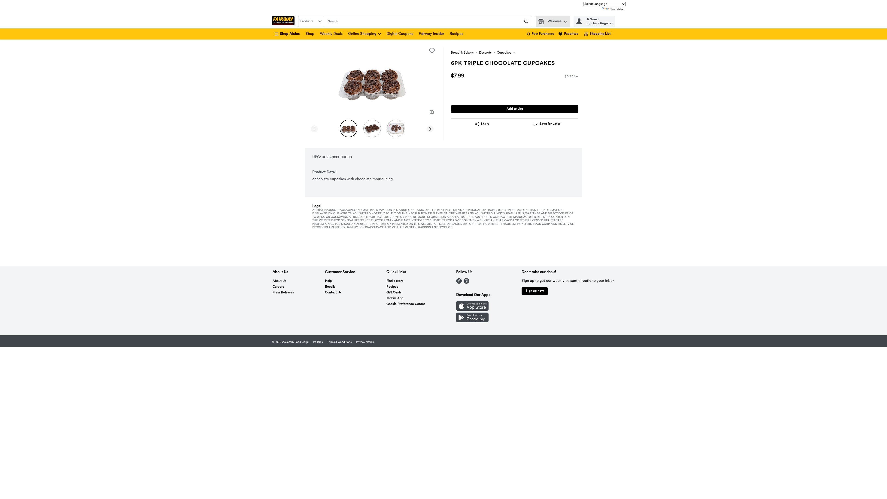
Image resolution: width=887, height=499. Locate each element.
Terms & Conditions (339, 342)
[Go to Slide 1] (348, 128)
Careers (278, 287)
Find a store (395, 281)
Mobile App (394, 298)
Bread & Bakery (462, 53)
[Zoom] (431, 112)
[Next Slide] (430, 128)
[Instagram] (466, 283)
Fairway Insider (431, 34)
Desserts (485, 53)
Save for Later (549, 124)
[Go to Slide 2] (372, 128)
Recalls (330, 287)
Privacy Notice (365, 342)
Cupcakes (504, 53)
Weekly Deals (331, 34)
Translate (616, 9)
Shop (310, 34)
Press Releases (283, 292)
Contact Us (333, 292)
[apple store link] (472, 310)
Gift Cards (393, 292)
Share (485, 124)
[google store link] (472, 321)
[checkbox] (432, 51)
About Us (279, 281)
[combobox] (311, 21)
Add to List (515, 109)
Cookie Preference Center (405, 304)
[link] (540, 34)
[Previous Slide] (314, 128)
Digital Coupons (399, 34)
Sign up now (535, 291)
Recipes (456, 34)
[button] (565, 20)
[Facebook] (459, 283)
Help (328, 281)
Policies (318, 342)
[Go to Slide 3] (395, 128)
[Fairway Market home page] (284, 21)
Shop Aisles (290, 34)
